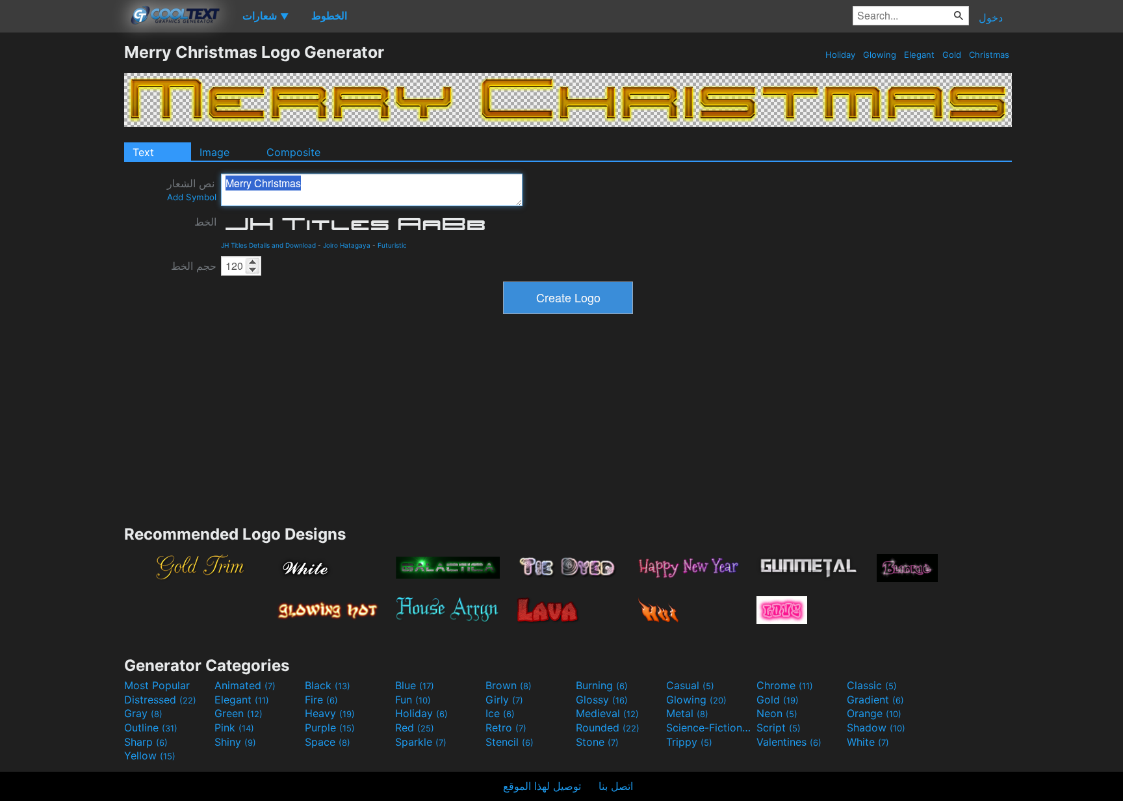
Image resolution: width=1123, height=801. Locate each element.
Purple (330, 727)
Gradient (875, 699)
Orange (874, 713)
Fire (321, 699)
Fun (413, 699)
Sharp (146, 741)
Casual (690, 685)
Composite (293, 152)
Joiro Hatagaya (346, 245)
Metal (687, 713)
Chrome (784, 685)
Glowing (879, 54)
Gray (143, 713)
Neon (776, 713)
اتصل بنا (616, 786)
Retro (505, 727)
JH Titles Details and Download (268, 245)
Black (327, 685)
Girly (504, 699)
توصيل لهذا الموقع (542, 786)
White (868, 741)
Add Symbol (191, 197)
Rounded (607, 727)
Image (214, 152)
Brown (508, 685)
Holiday (840, 54)
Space (327, 741)
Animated (245, 685)
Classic (872, 685)
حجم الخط (193, 265)
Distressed (160, 699)
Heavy (330, 713)
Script (778, 727)
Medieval (607, 713)
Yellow (149, 755)
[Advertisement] (62, 237)
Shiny (235, 741)
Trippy (689, 741)
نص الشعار (191, 189)
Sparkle (420, 741)
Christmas (989, 54)
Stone (597, 741)
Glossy (602, 699)
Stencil (509, 741)
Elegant (919, 54)
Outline (150, 727)
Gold (952, 54)
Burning (602, 685)
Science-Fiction (709, 727)
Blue (414, 685)
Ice (500, 713)
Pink (234, 727)
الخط (205, 221)
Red (414, 727)
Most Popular (157, 685)
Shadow (876, 727)
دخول (991, 17)
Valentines (788, 741)
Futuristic (392, 245)
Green (238, 713)
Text (143, 152)
